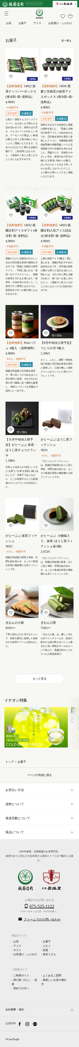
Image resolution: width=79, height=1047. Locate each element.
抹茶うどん (49, 954)
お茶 (16, 941)
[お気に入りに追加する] (10, 76)
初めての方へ (21, 988)
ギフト (17, 950)
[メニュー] (5, 13)
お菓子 (47, 941)
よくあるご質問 (52, 975)
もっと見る (39, 678)
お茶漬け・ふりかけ (25, 954)
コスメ (47, 945)
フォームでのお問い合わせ (42, 919)
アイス (17, 945)
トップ (9, 761)
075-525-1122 (41, 906)
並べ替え (66, 40)
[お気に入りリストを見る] (63, 16)
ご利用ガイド (21, 975)
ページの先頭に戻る (39, 775)
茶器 (45, 950)
